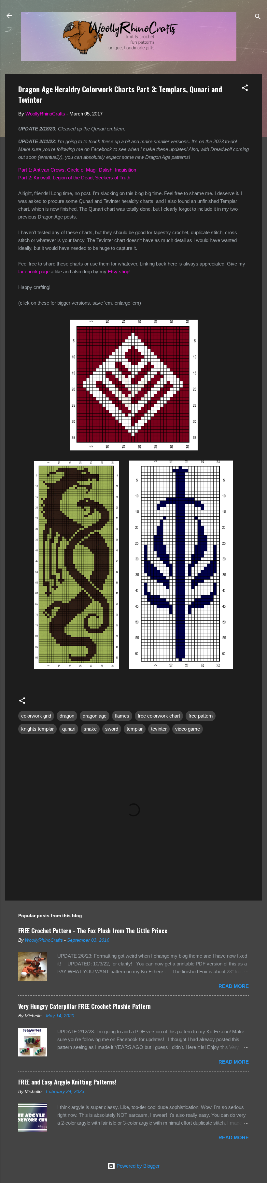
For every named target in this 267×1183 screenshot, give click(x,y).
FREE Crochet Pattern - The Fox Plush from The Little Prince (92, 930)
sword (111, 729)
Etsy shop (118, 271)
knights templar (37, 729)
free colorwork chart (159, 716)
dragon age (94, 716)
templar (135, 729)
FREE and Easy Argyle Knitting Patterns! (67, 1082)
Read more (233, 986)
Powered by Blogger (137, 1166)
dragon (67, 716)
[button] (245, 89)
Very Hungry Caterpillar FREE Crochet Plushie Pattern (84, 1006)
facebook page (33, 271)
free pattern (201, 716)
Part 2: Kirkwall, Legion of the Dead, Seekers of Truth (74, 177)
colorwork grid (36, 716)
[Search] (258, 18)
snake (90, 729)
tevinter (159, 729)
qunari (68, 729)
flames (122, 716)
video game (187, 729)
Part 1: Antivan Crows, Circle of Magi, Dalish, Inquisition (77, 170)
